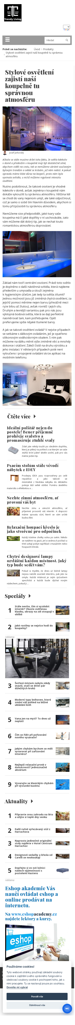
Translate (67, 30)
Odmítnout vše (37, 1005)
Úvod (37, 49)
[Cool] (37, 658)
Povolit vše (37, 996)
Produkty (48, 49)
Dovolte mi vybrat (17, 987)
